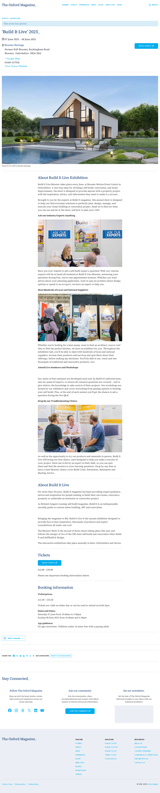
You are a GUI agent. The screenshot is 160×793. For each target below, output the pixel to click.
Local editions (140, 747)
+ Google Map (12, 58)
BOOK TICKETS (145, 46)
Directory (79, 762)
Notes (78, 759)
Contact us (139, 762)
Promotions (80, 770)
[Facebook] (13, 655)
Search (155, 5)
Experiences (80, 755)
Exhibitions (15, 18)
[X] (17, 655)
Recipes (78, 766)
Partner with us (141, 759)
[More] (33, 655)
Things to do (110, 755)
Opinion (78, 774)
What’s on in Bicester (61, 656)
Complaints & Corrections (146, 755)
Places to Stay (111, 747)
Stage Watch (111, 759)
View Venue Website (16, 66)
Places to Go (110, 751)
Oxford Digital (152, 784)
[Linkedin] (23, 655)
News (77, 751)
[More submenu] (122, 4)
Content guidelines (142, 751)
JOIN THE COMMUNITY (79, 711)
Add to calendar (14, 638)
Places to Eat (111, 743)
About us (138, 743)
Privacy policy (20, 784)
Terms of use (7, 784)
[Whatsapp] (30, 655)
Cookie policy (33, 784)
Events (5, 18)
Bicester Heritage (14, 45)
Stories (78, 743)
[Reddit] (20, 655)
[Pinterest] (27, 655)
